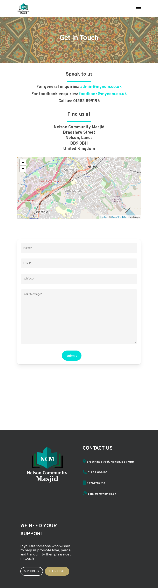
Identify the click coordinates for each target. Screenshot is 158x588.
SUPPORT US (31, 571)
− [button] (23, 168)
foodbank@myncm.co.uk (103, 94)
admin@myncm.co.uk (101, 87)
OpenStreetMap (119, 217)
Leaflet (103, 217)
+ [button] (23, 162)
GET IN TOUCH (57, 571)
